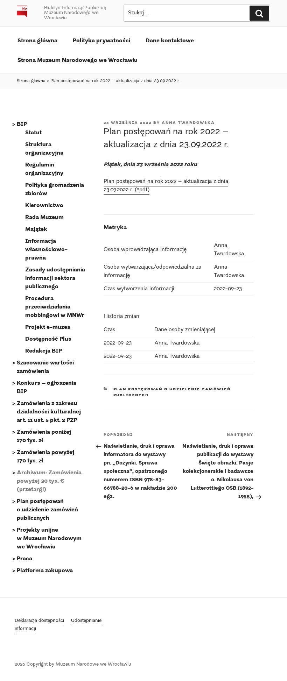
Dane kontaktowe (170, 40)
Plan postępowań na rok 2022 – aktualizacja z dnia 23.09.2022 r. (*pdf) (166, 186)
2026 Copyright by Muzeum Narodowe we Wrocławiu (73, 665)
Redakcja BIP (43, 350)
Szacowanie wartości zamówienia (45, 366)
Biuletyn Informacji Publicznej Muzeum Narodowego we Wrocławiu (75, 13)
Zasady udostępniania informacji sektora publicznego (55, 277)
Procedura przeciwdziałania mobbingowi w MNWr (54, 306)
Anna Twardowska (188, 122)
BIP (22, 124)
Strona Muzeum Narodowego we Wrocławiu (78, 60)
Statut (33, 132)
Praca (24, 558)
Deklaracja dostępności (39, 621)
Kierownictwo (44, 205)
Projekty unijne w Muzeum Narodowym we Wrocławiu (49, 537)
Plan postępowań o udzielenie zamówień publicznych (47, 509)
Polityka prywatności (101, 40)
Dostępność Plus (48, 338)
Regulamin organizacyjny (44, 168)
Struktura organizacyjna (44, 148)
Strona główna (37, 40)
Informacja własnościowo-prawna (46, 248)
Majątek (36, 229)
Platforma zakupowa (45, 570)
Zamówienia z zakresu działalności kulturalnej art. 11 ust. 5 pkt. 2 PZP (49, 411)
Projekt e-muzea (47, 326)
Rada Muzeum (44, 217)
